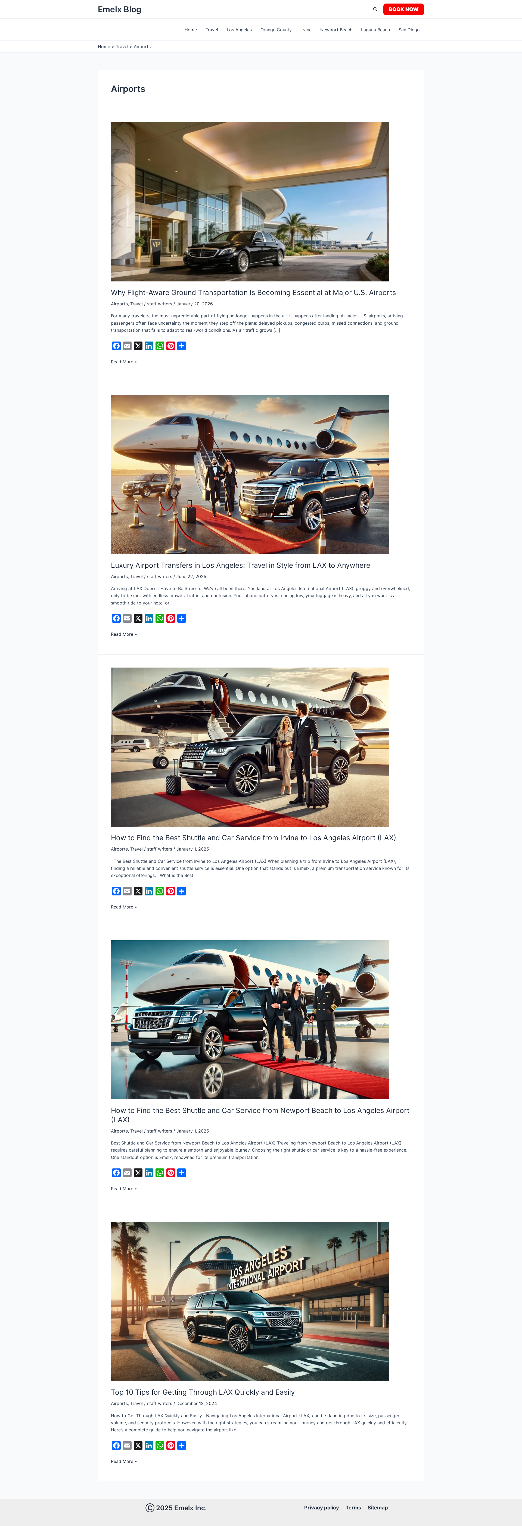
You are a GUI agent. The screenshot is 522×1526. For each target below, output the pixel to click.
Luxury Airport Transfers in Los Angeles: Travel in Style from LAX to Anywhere (240, 565)
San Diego (409, 29)
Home (191, 29)
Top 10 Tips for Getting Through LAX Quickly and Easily (203, 1392)
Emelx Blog (119, 9)
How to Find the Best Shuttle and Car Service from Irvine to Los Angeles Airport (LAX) (253, 837)
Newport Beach (336, 29)
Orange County (276, 29)
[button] (375, 9)
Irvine (306, 29)
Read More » (124, 361)
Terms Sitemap (367, 1508)
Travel (212, 29)
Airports (119, 303)
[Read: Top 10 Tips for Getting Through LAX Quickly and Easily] (250, 1301)
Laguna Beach (375, 29)
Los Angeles (239, 29)
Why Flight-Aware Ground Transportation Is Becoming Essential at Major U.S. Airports (253, 292)
